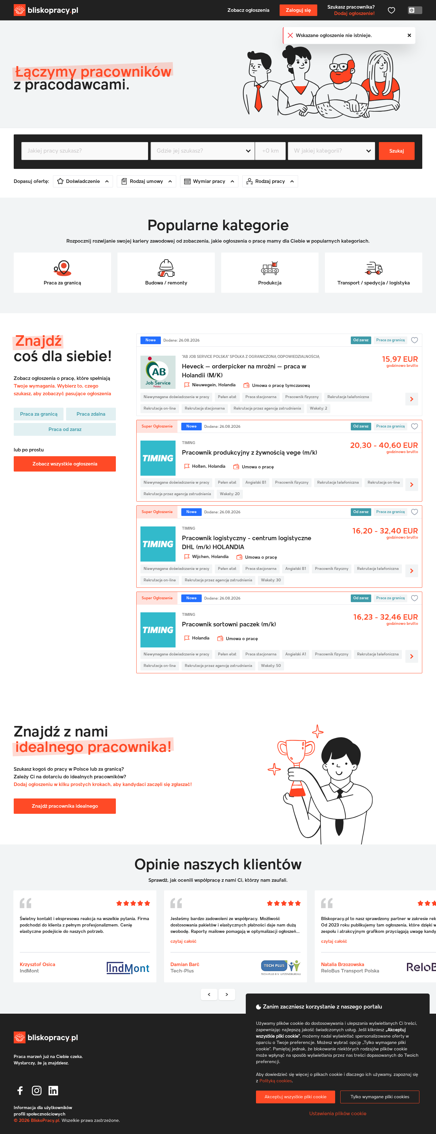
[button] (20, 1090)
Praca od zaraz (65, 429)
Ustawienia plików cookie (337, 1113)
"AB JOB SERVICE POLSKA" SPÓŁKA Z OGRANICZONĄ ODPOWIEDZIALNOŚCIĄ (250, 357)
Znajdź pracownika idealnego (65, 806)
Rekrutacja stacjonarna (205, 409)
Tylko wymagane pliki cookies (379, 1097)
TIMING (188, 443)
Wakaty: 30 (271, 580)
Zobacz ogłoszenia (248, 10)
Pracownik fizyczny (302, 397)
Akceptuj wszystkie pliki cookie (296, 1097)
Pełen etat (227, 397)
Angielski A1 (295, 654)
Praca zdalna (91, 414)
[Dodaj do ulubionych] (414, 340)
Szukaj (396, 151)
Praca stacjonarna (260, 397)
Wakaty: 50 (271, 666)
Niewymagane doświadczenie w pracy (176, 397)
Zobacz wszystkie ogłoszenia (65, 463)
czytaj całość (33, 941)
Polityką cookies (275, 1081)
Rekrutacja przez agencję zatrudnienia (267, 409)
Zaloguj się (298, 10)
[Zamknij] (409, 35)
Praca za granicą (38, 414)
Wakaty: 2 (318, 409)
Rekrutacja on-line (160, 409)
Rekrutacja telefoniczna (348, 397)
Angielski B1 (255, 483)
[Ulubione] (391, 10)
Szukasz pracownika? (351, 10)
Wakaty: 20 (230, 494)
